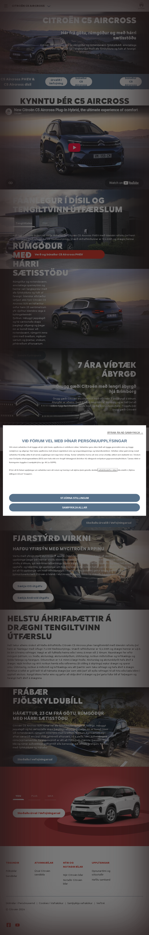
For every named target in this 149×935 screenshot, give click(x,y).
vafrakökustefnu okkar (107, 470)
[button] (125, 432)
